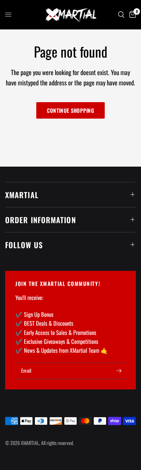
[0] (131, 14)
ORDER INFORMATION (40, 219)
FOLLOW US (24, 244)
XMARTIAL (22, 194)
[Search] (121, 14)
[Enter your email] (119, 371)
